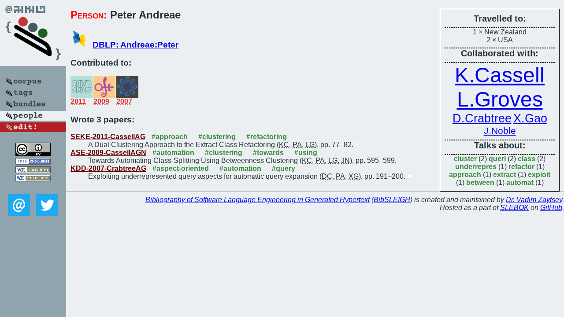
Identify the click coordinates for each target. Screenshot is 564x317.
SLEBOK (514, 207)
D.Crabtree (482, 118)
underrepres (476, 166)
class (526, 158)
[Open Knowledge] (33, 162)
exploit (539, 174)
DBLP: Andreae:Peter (135, 44)
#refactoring (266, 136)
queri (497, 158)
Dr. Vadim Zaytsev (534, 199)
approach (465, 174)
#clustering (217, 136)
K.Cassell (500, 75)
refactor (521, 166)
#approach (170, 136)
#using (305, 152)
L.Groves (500, 99)
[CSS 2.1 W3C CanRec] (33, 188)
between (480, 182)
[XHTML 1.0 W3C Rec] (33, 170)
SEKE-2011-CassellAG (107, 136)
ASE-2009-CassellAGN (108, 152)
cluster (465, 158)
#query (283, 168)
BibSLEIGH (392, 199)
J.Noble (500, 130)
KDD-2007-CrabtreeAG (108, 168)
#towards (268, 152)
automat (520, 182)
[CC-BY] (33, 154)
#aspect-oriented (180, 168)
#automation (173, 152)
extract (504, 174)
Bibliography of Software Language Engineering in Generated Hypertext (257, 199)
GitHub (551, 207)
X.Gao (530, 118)
